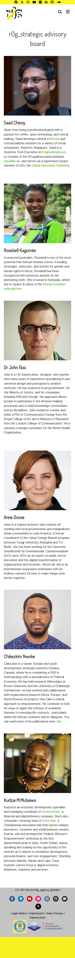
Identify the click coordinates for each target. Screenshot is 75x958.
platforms (53, 138)
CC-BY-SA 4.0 (24, 890)
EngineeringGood (53, 152)
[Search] (60, 12)
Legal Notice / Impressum (27, 913)
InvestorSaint (51, 811)
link (59, 721)
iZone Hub (49, 820)
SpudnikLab (12, 161)
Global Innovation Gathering (50, 165)
